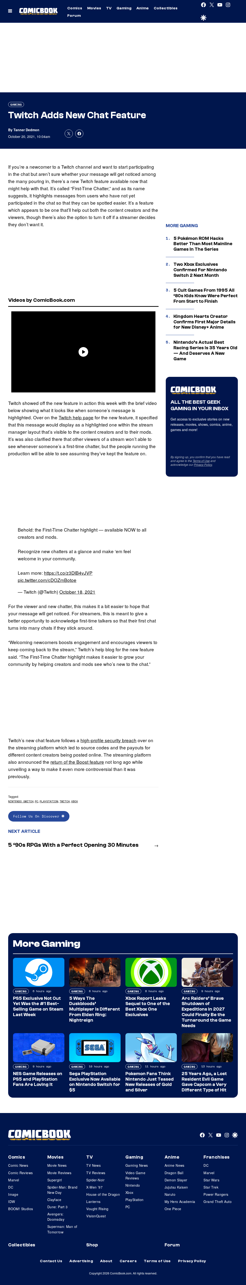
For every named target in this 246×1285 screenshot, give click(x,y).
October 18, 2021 (77, 591)
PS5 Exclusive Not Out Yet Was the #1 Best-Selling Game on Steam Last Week (38, 1006)
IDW (11, 1201)
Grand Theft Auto (217, 1201)
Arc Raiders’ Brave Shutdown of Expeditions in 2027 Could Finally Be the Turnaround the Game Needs (206, 1012)
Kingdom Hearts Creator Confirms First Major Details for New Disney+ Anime (204, 322)
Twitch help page (76, 417)
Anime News (174, 1165)
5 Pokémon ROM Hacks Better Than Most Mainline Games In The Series (202, 244)
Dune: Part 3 (57, 1206)
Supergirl (54, 1180)
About (106, 1261)
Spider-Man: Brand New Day (62, 1190)
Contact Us (51, 1261)
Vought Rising (97, 1208)
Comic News (18, 1165)
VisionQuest (96, 1216)
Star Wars (211, 1180)
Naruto (170, 1194)
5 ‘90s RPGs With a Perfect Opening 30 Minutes (73, 845)
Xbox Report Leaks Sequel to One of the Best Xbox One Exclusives (147, 1006)
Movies (94, 8)
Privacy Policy (203, 464)
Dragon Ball (174, 1172)
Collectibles (166, 8)
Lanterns (93, 1201)
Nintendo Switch (20, 801)
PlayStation (49, 801)
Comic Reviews (20, 1172)
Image (13, 1194)
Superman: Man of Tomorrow (62, 1229)
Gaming (124, 8)
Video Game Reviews (135, 1175)
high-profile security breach (108, 740)
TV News (93, 1165)
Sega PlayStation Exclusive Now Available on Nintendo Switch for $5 (94, 1082)
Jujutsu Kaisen (176, 1187)
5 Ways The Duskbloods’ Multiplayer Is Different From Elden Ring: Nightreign (94, 1009)
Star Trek (210, 1187)
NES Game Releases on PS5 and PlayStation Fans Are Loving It (37, 1079)
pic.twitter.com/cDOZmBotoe (47, 580)
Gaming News (136, 1165)
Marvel (13, 1180)
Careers (128, 1261)
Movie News (57, 1165)
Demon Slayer (176, 1180)
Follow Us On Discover (37, 816)
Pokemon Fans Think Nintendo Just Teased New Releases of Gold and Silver (149, 1082)
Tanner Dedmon (26, 129)
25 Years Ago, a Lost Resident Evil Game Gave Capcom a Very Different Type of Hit (204, 1082)
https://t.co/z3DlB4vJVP (68, 572)
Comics (74, 8)
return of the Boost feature (77, 761)
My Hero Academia (180, 1201)
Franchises (216, 1157)
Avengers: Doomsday (55, 1217)
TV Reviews (95, 1172)
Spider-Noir (95, 1180)
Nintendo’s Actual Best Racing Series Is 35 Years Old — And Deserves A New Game (205, 350)
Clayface (54, 1199)
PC (36, 801)
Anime (142, 8)
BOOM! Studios (20, 1208)
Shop (92, 1245)
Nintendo (132, 1185)
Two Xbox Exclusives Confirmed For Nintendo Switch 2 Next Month (200, 270)
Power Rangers (215, 1194)
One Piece (173, 1208)
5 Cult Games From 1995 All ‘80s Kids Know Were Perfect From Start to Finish (205, 296)
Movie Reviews (59, 1172)
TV (109, 8)
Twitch (65, 801)
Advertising (81, 1261)
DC (10, 1187)
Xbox (74, 801)
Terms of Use (201, 461)
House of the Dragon (103, 1194)
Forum (74, 15)
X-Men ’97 (94, 1187)
